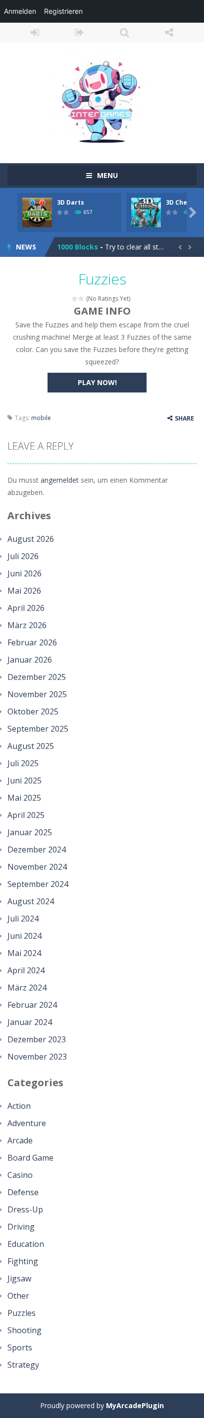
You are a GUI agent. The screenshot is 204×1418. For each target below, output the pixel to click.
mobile (41, 418)
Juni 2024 (24, 935)
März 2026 (27, 625)
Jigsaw (19, 1278)
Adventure (26, 1123)
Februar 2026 (32, 642)
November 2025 (37, 694)
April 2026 (26, 608)
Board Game (30, 1157)
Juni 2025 (24, 780)
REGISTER (80, 32)
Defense (23, 1192)
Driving (21, 1226)
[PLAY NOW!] (37, 211)
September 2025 (37, 728)
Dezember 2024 (36, 849)
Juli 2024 (23, 918)
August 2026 (30, 538)
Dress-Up (25, 1209)
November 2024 (37, 866)
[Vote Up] (81, 298)
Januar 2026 (29, 659)
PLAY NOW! (97, 382)
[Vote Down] (75, 298)
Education (25, 1244)
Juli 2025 (23, 763)
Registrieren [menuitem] (63, 11)
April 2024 (26, 970)
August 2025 (30, 746)
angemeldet (60, 480)
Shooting (24, 1330)
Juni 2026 (24, 573)
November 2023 (37, 1056)
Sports (19, 1347)
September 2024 (37, 884)
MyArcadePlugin (135, 1405)
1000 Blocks (77, 246)
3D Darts (70, 202)
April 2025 (26, 815)
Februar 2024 (32, 1004)
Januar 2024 (29, 1022)
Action (19, 1105)
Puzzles (21, 1313)
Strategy (23, 1364)
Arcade (20, 1140)
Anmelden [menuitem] (20, 11)
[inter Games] (102, 98)
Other (18, 1295)
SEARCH (124, 32)
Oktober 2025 (32, 711)
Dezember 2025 (36, 677)
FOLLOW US (170, 32)
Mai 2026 (24, 590)
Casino (20, 1175)
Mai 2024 (24, 953)
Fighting (22, 1261)
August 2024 (30, 901)
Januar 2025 (29, 832)
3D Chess (180, 202)
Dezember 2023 (36, 1039)
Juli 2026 (23, 556)
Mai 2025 (24, 797)
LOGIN (35, 32)
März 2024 (27, 987)
